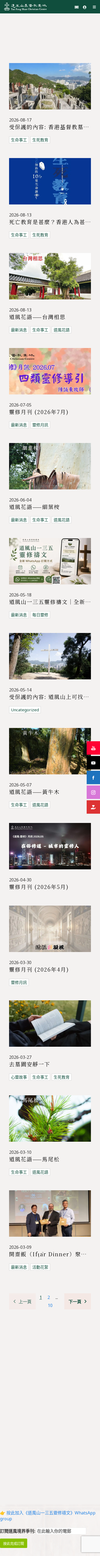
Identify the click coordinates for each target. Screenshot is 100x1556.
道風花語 (62, 329)
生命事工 (19, 139)
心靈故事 (19, 1077)
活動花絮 (40, 1267)
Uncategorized (25, 709)
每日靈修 (40, 614)
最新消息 (19, 329)
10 (50, 1305)
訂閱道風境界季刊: (18, 1531)
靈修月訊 (40, 424)
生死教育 (40, 139)
